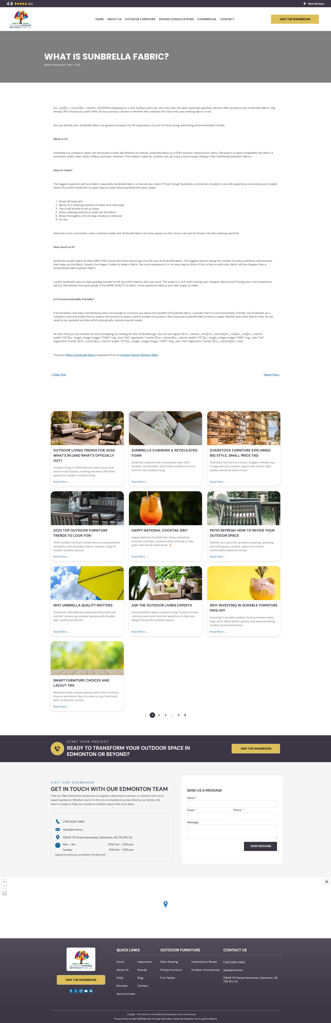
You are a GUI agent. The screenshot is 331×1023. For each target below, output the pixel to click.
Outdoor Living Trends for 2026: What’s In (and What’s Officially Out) (84, 455)
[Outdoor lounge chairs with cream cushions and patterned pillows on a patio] (165, 428)
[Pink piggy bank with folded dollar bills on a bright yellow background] (243, 583)
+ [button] (4, 881)
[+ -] (165, 907)
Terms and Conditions (205, 1018)
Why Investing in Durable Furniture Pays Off (244, 608)
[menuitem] (100, 19)
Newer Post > (272, 374)
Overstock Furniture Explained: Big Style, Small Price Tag (240, 453)
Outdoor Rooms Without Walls (139, 355)
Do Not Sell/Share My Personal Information (151, 1018)
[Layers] (326, 881)
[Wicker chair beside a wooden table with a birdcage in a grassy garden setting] (243, 508)
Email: (191, 810)
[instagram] (81, 991)
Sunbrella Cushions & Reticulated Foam (164, 453)
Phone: (237, 810)
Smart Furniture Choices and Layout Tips (81, 683)
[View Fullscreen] (4, 893)
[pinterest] (91, 991)
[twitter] (76, 991)
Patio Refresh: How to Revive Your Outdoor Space (242, 533)
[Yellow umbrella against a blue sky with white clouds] (87, 583)
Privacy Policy (121, 1018)
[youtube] (86, 991)
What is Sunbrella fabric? (81, 355)
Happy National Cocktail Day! (160, 530)
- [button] (4, 886)
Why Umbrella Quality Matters (83, 605)
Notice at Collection (184, 1018)
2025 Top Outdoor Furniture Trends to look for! (80, 533)
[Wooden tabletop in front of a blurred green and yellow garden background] (87, 658)
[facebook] (71, 991)
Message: (193, 822)
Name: (191, 798)
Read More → (61, 482)
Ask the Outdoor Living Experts (162, 605)
